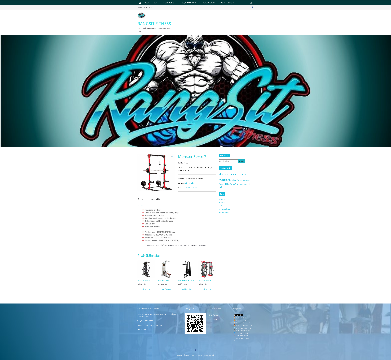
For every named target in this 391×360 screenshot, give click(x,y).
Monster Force (191, 187)
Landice (244, 175)
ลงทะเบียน (222, 199)
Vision (238, 184)
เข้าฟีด (221, 206)
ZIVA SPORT (244, 184)
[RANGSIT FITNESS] (139, 2)
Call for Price (146, 289)
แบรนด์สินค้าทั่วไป (168, 3)
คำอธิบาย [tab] (140, 199)
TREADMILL (230, 184)
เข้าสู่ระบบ (222, 202)
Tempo (222, 184)
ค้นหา (241, 161)
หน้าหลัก (146, 3)
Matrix (223, 180)
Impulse (234, 174)
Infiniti (240, 175)
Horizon (224, 174)
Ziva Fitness (213, 319)
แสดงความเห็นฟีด (224, 209)
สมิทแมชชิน (189, 183)
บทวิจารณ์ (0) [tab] (155, 199)
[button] (158, 2)
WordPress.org (223, 213)
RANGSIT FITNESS (154, 23)
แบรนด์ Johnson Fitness (188, 3)
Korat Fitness (213, 315)
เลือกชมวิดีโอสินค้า (209, 3)
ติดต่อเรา (231, 3)
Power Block (246, 180)
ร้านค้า (155, 3)
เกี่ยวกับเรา (221, 3)
